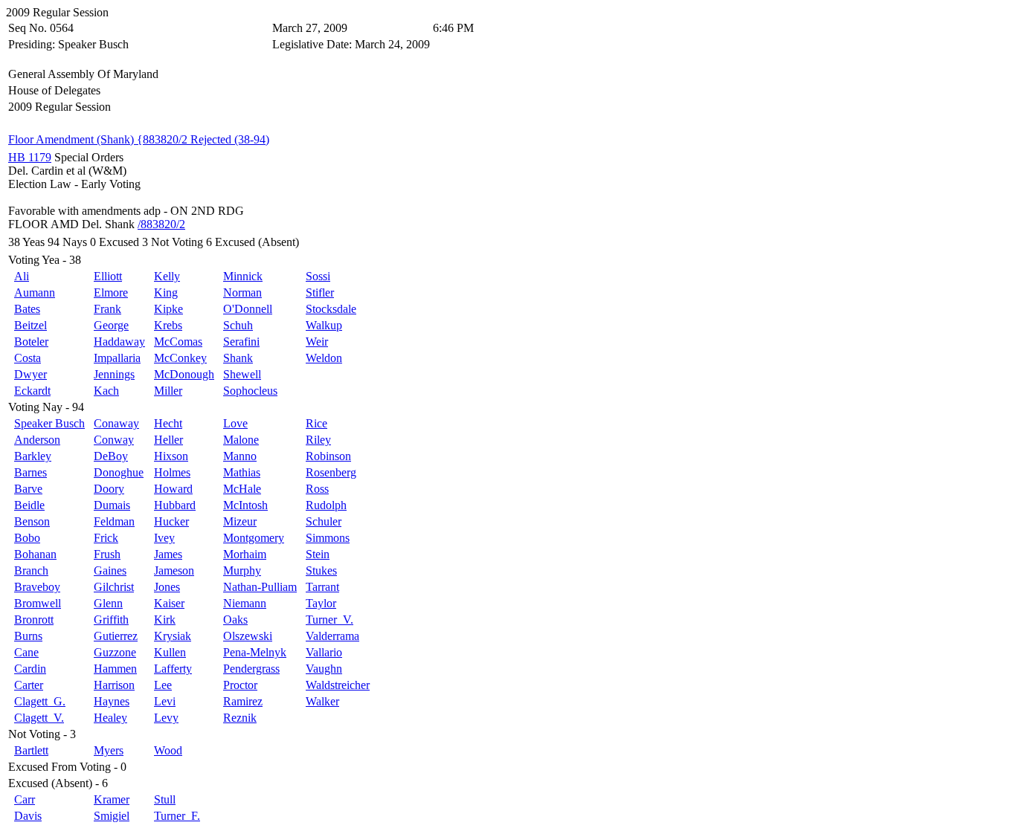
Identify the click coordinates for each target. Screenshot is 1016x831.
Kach (106, 390)
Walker (322, 701)
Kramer (111, 799)
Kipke (168, 309)
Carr (24, 799)
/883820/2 (161, 224)
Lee (163, 685)
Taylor (321, 603)
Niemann (244, 603)
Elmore (111, 292)
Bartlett (31, 750)
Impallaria (117, 358)
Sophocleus (250, 390)
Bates (27, 309)
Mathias (241, 472)
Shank (238, 358)
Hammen (115, 668)
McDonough (184, 374)
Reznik (240, 717)
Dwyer (30, 374)
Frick (106, 537)
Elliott (108, 276)
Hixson (171, 456)
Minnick (243, 276)
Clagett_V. (39, 717)
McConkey (180, 358)
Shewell (242, 374)
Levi (165, 701)
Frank (107, 309)
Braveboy (37, 587)
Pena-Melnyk (254, 652)
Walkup (324, 325)
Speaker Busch (49, 423)
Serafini (241, 341)
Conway (114, 439)
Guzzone (115, 652)
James (168, 554)
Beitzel (30, 325)
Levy (166, 717)
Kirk (165, 619)
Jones (167, 587)
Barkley (32, 456)
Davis (28, 815)
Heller (168, 439)
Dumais (112, 505)
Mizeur (240, 521)
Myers (108, 750)
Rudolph (326, 505)
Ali (21, 276)
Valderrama (332, 636)
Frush (107, 554)
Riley (318, 439)
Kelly (167, 276)
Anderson (37, 439)
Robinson (328, 456)
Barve (28, 488)
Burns (28, 636)
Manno (240, 456)
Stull (165, 799)
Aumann (34, 292)
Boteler (31, 341)
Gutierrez (116, 636)
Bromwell (37, 603)
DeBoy (111, 456)
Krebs (168, 325)
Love (235, 423)
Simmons (328, 537)
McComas (178, 341)
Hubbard (175, 505)
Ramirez (243, 701)
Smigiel (111, 815)
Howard (173, 488)
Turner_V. (329, 619)
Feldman (114, 521)
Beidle (29, 505)
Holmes (172, 472)
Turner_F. (177, 815)
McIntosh (245, 505)
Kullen (170, 652)
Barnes (30, 472)
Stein (317, 554)
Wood (168, 750)
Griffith (111, 619)
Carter (28, 685)
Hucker (171, 521)
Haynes (111, 701)
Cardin (30, 668)
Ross (317, 488)
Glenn (108, 603)
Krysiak (172, 636)
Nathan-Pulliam (260, 587)
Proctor (240, 685)
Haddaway (119, 341)
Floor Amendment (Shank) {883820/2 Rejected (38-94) (138, 139)
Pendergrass (251, 668)
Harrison (114, 685)
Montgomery (253, 537)
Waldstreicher (338, 685)
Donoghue (119, 472)
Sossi (318, 276)
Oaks (235, 619)
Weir (317, 341)
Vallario (324, 652)
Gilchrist (114, 587)
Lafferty (173, 668)
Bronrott (34, 619)
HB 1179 (29, 157)
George (111, 325)
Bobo (27, 537)
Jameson (174, 570)
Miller (168, 390)
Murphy (242, 570)
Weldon (324, 358)
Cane (26, 652)
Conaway (116, 423)
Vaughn (324, 668)
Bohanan (35, 554)
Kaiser (169, 603)
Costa (27, 358)
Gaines (110, 570)
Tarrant (322, 587)
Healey (110, 717)
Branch (31, 570)
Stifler (320, 292)
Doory (109, 488)
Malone (241, 439)
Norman (242, 292)
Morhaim (244, 554)
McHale (242, 488)
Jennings (114, 374)
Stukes (321, 570)
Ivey (164, 537)
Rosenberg (331, 472)
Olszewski (247, 636)
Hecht (168, 423)
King (166, 292)
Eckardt (32, 390)
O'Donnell (247, 309)
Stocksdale (331, 309)
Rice (316, 423)
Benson (32, 521)
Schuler (323, 521)
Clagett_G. (39, 701)
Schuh (238, 325)
